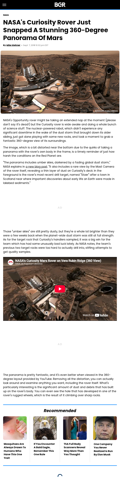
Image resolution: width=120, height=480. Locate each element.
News (6, 15)
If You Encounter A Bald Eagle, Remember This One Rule (44, 449)
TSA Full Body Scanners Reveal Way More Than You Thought (74, 449)
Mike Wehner (13, 45)
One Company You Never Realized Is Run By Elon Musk (103, 449)
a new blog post (36, 167)
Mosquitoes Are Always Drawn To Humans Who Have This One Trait (15, 451)
